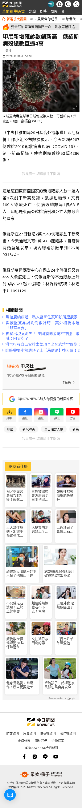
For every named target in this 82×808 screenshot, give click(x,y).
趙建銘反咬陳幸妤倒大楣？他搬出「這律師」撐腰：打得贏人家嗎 (21, 573)
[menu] (78, 11)
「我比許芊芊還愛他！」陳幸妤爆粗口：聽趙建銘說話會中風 (66, 641)
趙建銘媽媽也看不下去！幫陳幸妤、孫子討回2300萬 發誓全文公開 (40, 607)
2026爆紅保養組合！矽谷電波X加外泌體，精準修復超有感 (59, 573)
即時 (43, 11)
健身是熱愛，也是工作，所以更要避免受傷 (21, 685)
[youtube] (56, 756)
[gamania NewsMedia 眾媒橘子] (41, 774)
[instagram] (34, 756)
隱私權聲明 (48, 733)
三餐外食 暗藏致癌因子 (65, 605)
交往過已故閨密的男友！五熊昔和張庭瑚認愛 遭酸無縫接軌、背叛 (40, 641)
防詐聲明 (12, 733)
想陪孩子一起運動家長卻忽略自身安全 (59, 685)
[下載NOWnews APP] (59, 4)
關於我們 (41, 740)
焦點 (32, 11)
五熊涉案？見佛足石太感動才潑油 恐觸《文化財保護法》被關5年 (66, 529)
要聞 (54, 11)
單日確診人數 (53, 429)
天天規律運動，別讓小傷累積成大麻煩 (14, 532)
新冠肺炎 (28, 429)
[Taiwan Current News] (51, 4)
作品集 (66, 382)
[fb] (24, 756)
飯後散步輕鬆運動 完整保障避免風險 (15, 643)
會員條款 (24, 740)
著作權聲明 (68, 733)
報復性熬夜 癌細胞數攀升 (65, 495)
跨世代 (71, 18)
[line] (45, 756)
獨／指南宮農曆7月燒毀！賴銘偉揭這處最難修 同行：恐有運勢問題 (15, 496)
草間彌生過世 (13, 11)
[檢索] (68, 4)
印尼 (10, 429)
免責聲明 (29, 733)
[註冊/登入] (76, 4)
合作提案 (58, 740)
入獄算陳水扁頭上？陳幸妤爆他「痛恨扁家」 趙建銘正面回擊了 (41, 529)
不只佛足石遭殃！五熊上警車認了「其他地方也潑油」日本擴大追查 (14, 607)
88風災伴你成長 (46, 18)
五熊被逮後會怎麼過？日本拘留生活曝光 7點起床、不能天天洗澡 (41, 496)
